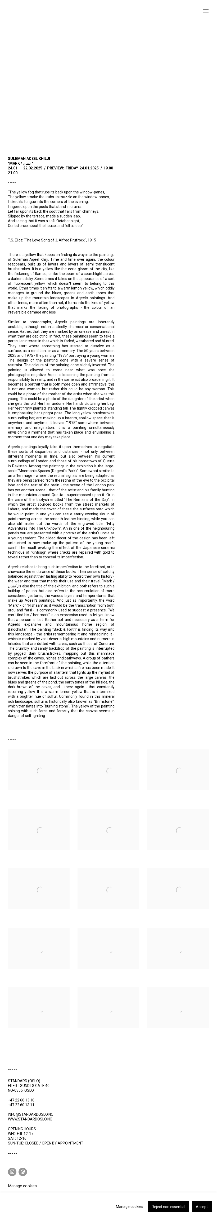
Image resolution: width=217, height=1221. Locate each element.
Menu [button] (205, 11)
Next (196, 82)
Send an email (23, 1172)
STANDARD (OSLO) (34, 15)
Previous (21, 82)
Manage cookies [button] (22, 1186)
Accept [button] (202, 1207)
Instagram (12, 1172)
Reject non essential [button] (168, 1207)
